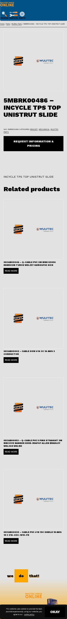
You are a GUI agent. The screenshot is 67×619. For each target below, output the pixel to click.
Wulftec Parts (17, 24)
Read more (11, 270)
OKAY (55, 612)
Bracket (34, 129)
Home (2, 24)
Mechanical (44, 129)
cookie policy (29, 614)
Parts (8, 24)
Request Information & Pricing (34, 143)
